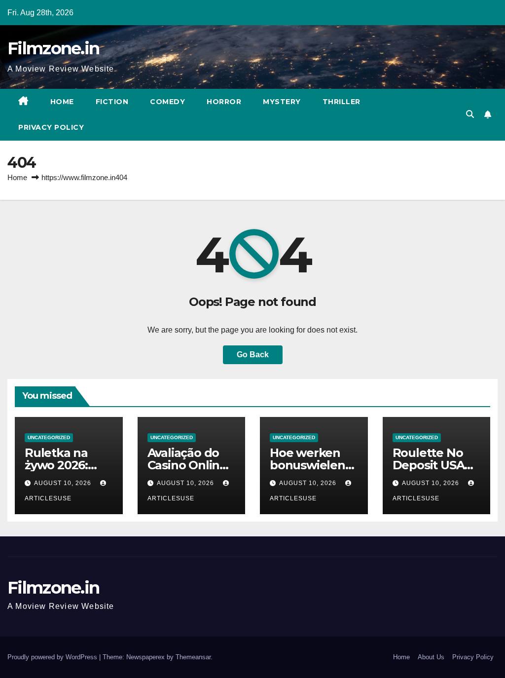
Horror (224, 101)
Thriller (342, 101)
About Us (431, 657)
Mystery (282, 101)
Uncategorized (49, 437)
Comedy (167, 101)
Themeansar (193, 657)
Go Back (253, 354)
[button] (470, 114)
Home (62, 101)
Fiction (112, 101)
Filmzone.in (53, 48)
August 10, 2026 (63, 483)
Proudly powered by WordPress (53, 657)
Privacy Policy (51, 127)
